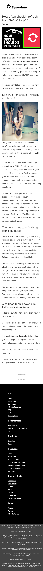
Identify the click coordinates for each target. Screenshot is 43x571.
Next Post (21, 380)
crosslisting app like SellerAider (18, 336)
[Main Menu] (39, 6)
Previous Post (22, 374)
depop (6, 24)
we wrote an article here (27, 61)
